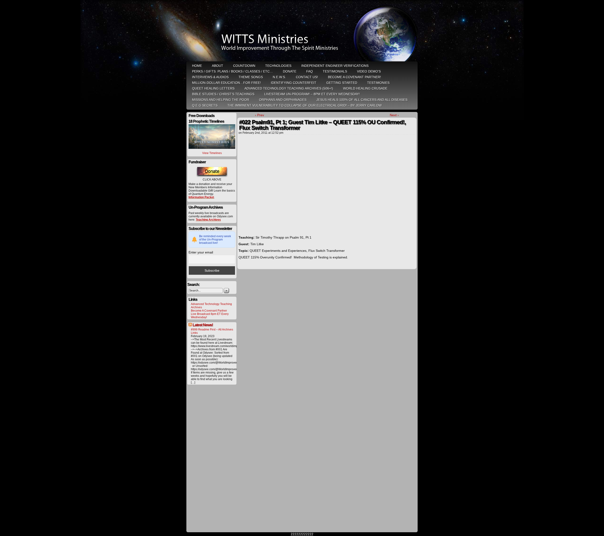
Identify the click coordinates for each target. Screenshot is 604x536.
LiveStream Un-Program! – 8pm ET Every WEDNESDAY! (312, 94)
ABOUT (217, 66)
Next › (394, 115)
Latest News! (203, 325)
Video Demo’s (369, 71)
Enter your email (201, 252)
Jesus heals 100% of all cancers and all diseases (361, 100)
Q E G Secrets (205, 105)
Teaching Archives (208, 219)
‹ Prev (259, 115)
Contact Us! (307, 77)
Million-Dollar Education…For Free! (226, 83)
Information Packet (201, 197)
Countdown (244, 66)
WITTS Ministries (302, 31)
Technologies (278, 66)
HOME (197, 66)
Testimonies (378, 83)
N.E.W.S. (279, 77)
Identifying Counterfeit (293, 83)
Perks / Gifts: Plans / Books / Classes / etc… (232, 71)
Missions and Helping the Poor (220, 100)
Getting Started (341, 83)
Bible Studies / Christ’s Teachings (223, 94)
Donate (289, 71)
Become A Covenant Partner (209, 310)
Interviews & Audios (210, 77)
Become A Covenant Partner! (354, 77)
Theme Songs (251, 77)
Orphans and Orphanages (282, 100)
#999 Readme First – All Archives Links (212, 331)
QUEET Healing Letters (213, 88)
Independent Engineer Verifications (335, 66)
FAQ (309, 71)
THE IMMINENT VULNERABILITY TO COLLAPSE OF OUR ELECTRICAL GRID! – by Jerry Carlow (304, 105)
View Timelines (212, 153)
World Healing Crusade (365, 88)
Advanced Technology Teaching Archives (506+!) (288, 88)
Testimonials (335, 71)
